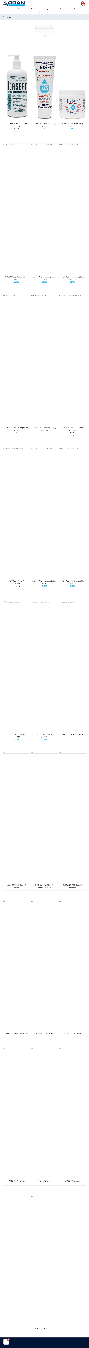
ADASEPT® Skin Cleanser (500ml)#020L (16, 126)
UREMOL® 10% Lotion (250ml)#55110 (17, 583)
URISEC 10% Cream (16, 1181)
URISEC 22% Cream (72, 1033)
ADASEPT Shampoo (72, 1181)
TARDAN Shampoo (44, 1181)
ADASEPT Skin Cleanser (44, 1328)
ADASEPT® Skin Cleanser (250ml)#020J (72, 430)
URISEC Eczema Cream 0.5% (16, 1033)
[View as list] (46, 35)
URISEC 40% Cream (44, 1033)
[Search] (46, 12)
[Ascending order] (52, 27)
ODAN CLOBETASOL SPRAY (72, 734)
